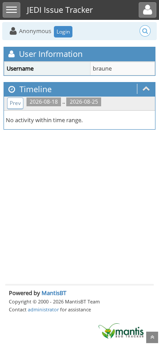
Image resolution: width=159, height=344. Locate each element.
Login (63, 31)
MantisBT (54, 293)
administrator (43, 309)
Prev (15, 103)
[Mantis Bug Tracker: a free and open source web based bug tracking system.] (121, 330)
